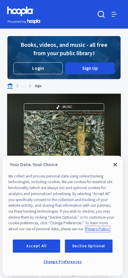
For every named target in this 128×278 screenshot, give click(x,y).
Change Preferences (62, 262)
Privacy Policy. (98, 229)
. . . (23, 86)
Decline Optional (88, 246)
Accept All (36, 246)
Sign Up (90, 68)
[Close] (115, 164)
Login (38, 68)
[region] (62, 216)
